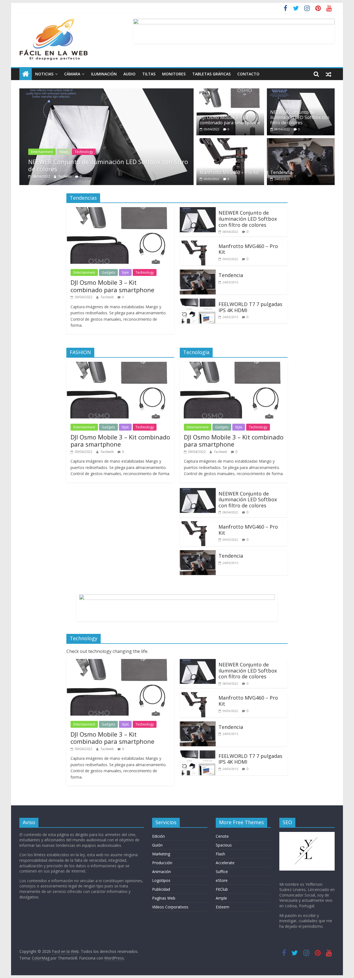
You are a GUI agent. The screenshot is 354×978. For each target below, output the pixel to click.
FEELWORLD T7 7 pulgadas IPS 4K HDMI (250, 307)
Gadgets (108, 272)
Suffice (222, 871)
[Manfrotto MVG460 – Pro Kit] (230, 141)
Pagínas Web (163, 898)
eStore (222, 880)
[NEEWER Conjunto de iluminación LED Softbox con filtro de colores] (106, 92)
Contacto (248, 74)
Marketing (161, 853)
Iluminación (104, 74)
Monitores (174, 74)
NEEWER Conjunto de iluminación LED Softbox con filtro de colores (108, 165)
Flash (220, 853)
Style (125, 272)
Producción (162, 862)
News (63, 151)
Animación (161, 871)
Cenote (222, 836)
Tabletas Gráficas (211, 74)
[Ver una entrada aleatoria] (328, 74)
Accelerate (225, 862)
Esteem (222, 907)
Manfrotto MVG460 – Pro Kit (229, 172)
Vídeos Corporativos (170, 907)
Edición (158, 836)
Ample (221, 898)
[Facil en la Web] (25, 74)
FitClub (222, 889)
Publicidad (161, 889)
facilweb (65, 176)
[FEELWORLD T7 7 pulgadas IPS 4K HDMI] (198, 302)
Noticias (44, 74)
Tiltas (148, 74)
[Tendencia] (301, 141)
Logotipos (161, 880)
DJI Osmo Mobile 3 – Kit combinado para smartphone (230, 120)
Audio (129, 74)
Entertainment (42, 151)
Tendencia (281, 172)
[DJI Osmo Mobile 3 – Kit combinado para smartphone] (230, 92)
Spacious (224, 845)
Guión (157, 845)
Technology (84, 151)
